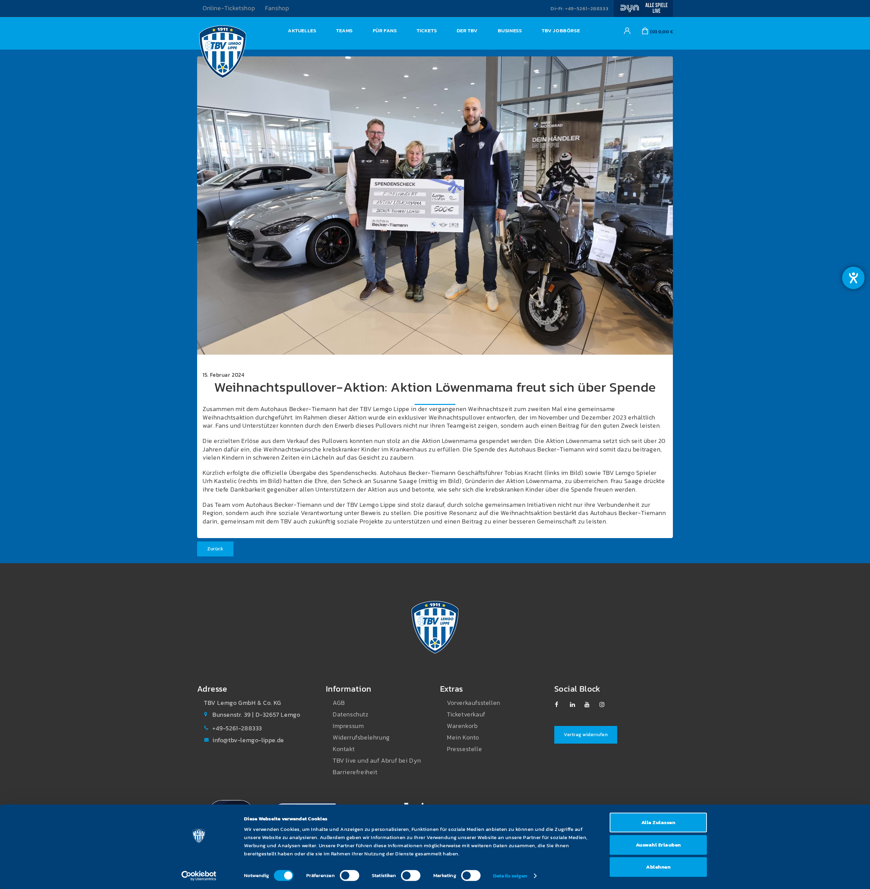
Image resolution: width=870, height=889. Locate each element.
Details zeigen (510, 875)
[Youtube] (590, 704)
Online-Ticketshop (229, 8)
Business (510, 30)
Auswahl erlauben (658, 845)
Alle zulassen (658, 822)
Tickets (427, 30)
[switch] (349, 875)
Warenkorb (462, 726)
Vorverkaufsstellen (473, 702)
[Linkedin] (576, 704)
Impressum (348, 726)
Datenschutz (351, 714)
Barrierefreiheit (355, 772)
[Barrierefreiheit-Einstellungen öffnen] (853, 278)
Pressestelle (464, 749)
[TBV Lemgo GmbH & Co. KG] (222, 53)
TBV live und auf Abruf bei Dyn (377, 760)
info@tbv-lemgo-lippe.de (248, 740)
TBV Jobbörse (561, 30)
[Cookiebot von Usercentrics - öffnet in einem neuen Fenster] (199, 876)
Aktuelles (302, 30)
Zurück (215, 548)
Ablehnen (658, 867)
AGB (339, 702)
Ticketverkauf (466, 714)
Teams (344, 30)
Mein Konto (463, 737)
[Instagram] (605, 704)
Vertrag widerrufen (586, 734)
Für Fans (385, 30)
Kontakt (343, 749)
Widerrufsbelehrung (361, 737)
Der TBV (467, 30)
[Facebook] (561, 704)
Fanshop (277, 8)
